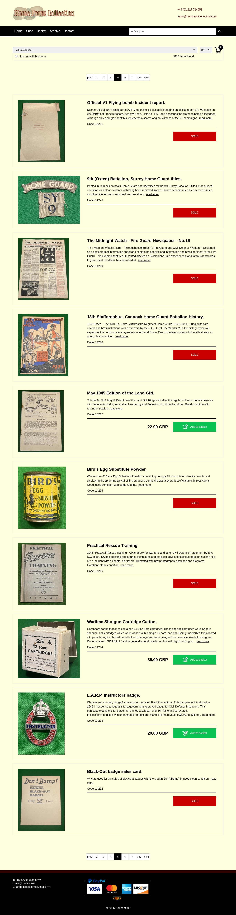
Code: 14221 (95, 123)
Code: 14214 (95, 647)
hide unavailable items (32, 56)
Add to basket (198, 426)
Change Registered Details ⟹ (32, 886)
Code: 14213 (95, 720)
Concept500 (122, 908)
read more (205, 118)
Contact (69, 31)
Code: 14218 (95, 342)
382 (139, 77)
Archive (55, 31)
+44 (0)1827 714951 (189, 9)
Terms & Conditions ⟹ (27, 879)
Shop (29, 31)
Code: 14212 (95, 788)
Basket (41, 31)
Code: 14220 (95, 200)
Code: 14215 (95, 571)
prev (89, 77)
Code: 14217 (95, 414)
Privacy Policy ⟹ (24, 883)
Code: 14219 (95, 266)
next (146, 77)
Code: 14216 (95, 490)
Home (18, 31)
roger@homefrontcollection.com (196, 16)
